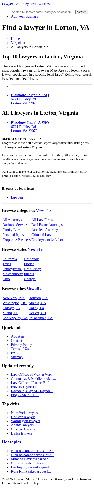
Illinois (29, 274)
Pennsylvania (12, 269)
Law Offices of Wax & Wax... (32, 374)
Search (81, 12)
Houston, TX (38, 298)
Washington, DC (15, 303)
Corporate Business (17, 240)
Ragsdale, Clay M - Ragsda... (32, 391)
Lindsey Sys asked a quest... (31, 467)
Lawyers (17, 197)
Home (15, 39)
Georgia (30, 279)
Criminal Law (41, 235)
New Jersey (32, 269)
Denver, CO (37, 313)
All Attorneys (12, 220)
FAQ (14, 353)
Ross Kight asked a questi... (31, 471)
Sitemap (17, 357)
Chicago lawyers (23, 429)
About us (17, 336)
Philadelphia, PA (41, 318)
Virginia (17, 43)
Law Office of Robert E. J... (31, 383)
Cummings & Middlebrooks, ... (33, 378)
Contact (16, 340)
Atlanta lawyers (22, 425)
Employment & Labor (47, 240)
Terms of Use (20, 349)
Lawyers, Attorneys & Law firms (26, 4)
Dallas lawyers (21, 433)
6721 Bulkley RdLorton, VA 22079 (30, 99)
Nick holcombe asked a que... (32, 451)
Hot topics (11, 442)
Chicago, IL (11, 308)
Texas (7, 264)
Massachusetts (13, 274)
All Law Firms (42, 220)
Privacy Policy (21, 345)
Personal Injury (13, 235)
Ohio (6, 279)
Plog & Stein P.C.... (25, 395)
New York (31, 259)
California (10, 259)
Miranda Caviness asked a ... (31, 459)
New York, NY (14, 298)
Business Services (15, 225)
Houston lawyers (23, 417)
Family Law (11, 230)
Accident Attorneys (45, 230)
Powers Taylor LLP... (26, 387)
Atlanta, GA (37, 303)
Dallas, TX (36, 308)
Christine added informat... (30, 463)
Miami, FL (10, 313)
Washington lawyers (25, 421)
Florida (29, 264)
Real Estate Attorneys (47, 225)
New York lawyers (24, 413)
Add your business (24, 16)
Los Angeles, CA (15, 318)
